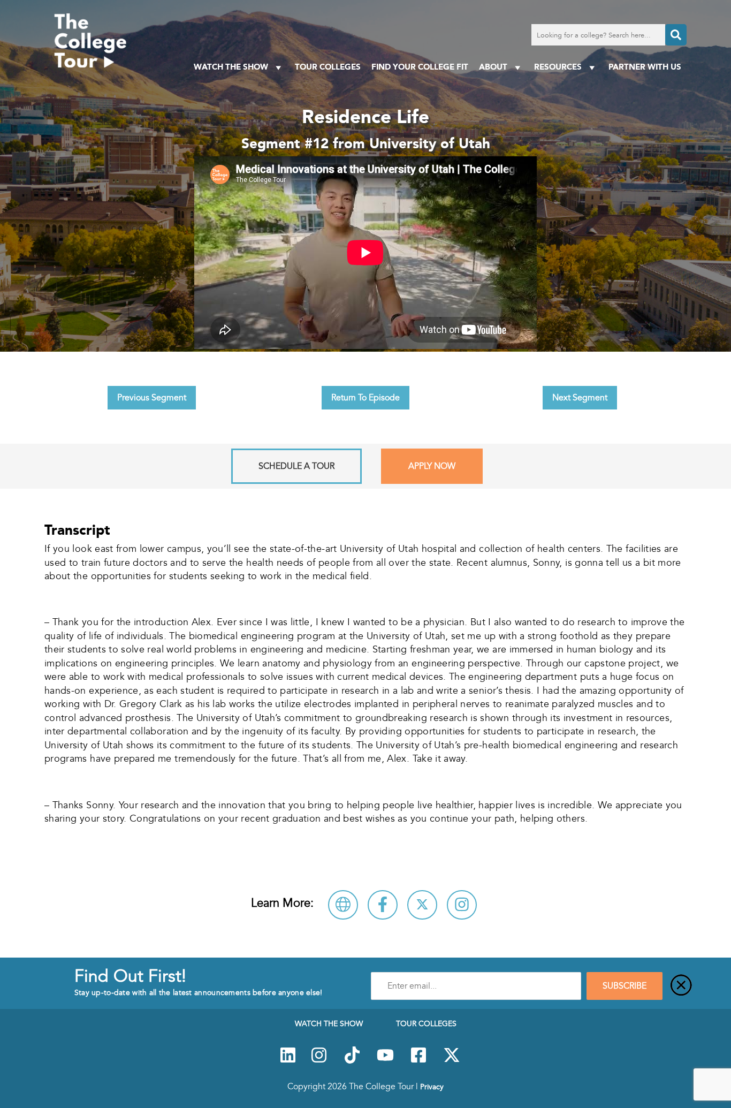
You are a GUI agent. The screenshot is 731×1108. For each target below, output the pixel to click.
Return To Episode (365, 397)
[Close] (681, 986)
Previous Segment (151, 397)
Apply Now (431, 466)
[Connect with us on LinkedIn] (288, 1060)
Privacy (432, 1086)
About (493, 66)
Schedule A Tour (296, 466)
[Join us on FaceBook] (418, 1060)
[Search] (676, 34)
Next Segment (579, 397)
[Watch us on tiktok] (352, 1060)
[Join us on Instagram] (319, 1060)
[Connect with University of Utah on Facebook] (383, 905)
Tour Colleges (328, 66)
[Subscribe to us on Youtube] (385, 1060)
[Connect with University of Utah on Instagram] (462, 905)
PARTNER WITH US (644, 66)
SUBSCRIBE (624, 986)
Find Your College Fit (419, 66)
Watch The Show (231, 66)
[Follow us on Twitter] (451, 1060)
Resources (558, 66)
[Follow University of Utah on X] (422, 905)
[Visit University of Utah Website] (343, 905)
